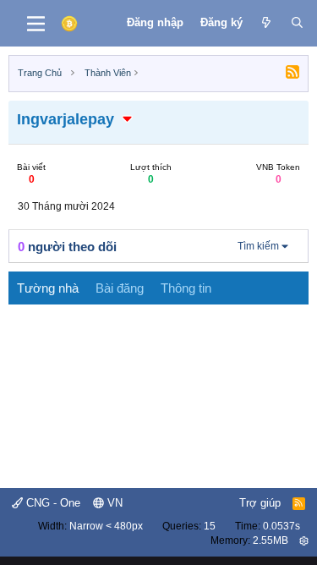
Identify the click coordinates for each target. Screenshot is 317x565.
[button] (127, 119)
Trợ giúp (260, 502)
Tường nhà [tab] (48, 288)
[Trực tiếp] (266, 22)
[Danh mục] (36, 24)
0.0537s (281, 526)
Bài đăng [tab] (120, 288)
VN (113, 502)
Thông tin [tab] (186, 288)
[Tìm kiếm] (297, 22)
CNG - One (51, 502)
